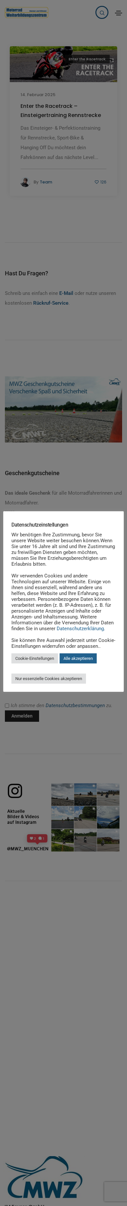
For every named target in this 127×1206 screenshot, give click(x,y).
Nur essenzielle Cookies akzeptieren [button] (48, 678)
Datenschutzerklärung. (81, 629)
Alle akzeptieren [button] (78, 658)
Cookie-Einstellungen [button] (34, 658)
